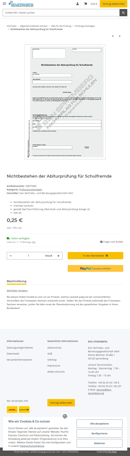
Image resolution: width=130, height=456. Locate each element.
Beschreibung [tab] (16, 281)
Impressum (53, 365)
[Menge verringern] (10, 255)
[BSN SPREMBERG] (21, 4)
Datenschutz (54, 347)
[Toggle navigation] (4, 2)
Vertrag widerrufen (114, 3)
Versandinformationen (19, 359)
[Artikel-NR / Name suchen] (123, 12)
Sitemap (52, 359)
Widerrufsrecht (56, 371)
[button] (77, 3)
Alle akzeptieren (99, 423)
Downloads (13, 353)
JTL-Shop (112, 451)
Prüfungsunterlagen (30, 189)
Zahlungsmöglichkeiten (20, 347)
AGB (49, 353)
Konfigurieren (99, 433)
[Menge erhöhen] (58, 255)
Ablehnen (99, 443)
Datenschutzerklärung (32, 445)
